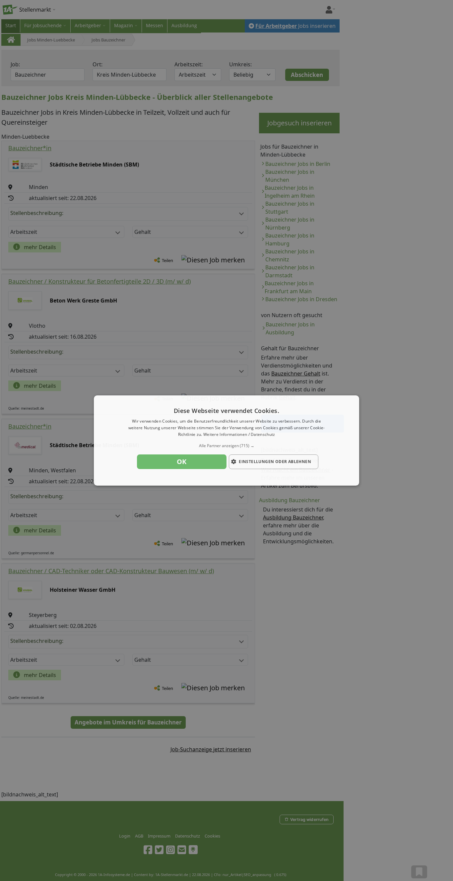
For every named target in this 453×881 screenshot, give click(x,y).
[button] (226, 446)
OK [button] (182, 461)
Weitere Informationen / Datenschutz (239, 434)
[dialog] (226, 440)
